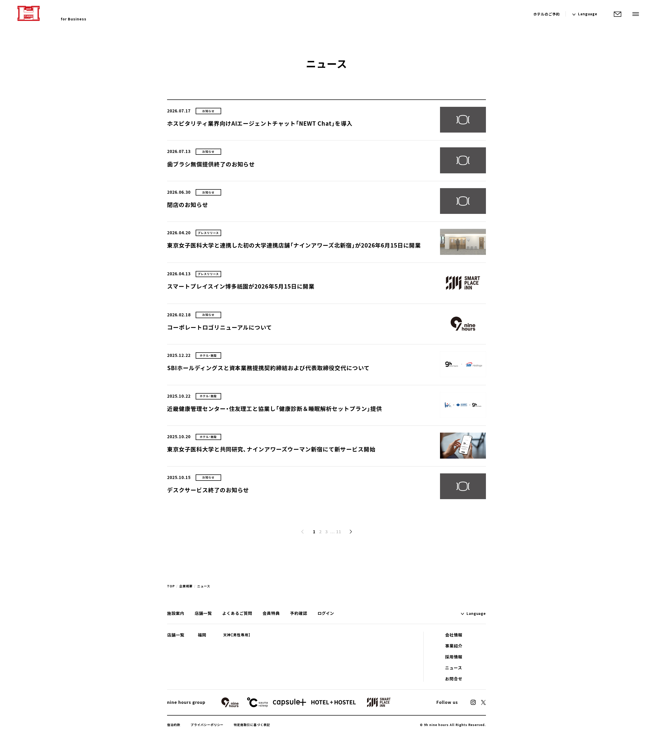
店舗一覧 (203, 613)
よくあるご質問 (237, 613)
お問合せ (453, 679)
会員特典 (271, 613)
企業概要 (186, 586)
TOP (171, 586)
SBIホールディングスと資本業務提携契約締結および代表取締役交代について (268, 368)
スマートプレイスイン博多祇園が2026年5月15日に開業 (241, 286)
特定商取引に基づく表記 (252, 724)
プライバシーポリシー (207, 724)
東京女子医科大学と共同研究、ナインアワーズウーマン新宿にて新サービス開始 (271, 449)
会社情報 (453, 635)
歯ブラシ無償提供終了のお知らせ (211, 164)
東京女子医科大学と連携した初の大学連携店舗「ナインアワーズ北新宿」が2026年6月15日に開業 (294, 245)
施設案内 (175, 613)
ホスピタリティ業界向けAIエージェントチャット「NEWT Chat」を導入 (260, 123)
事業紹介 (453, 646)
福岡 (202, 635)
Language (587, 13)
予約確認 (298, 613)
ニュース (453, 668)
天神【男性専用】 (237, 634)
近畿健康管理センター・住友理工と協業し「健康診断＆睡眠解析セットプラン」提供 (274, 408)
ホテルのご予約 (546, 14)
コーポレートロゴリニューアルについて (219, 327)
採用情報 (453, 657)
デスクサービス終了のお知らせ (208, 490)
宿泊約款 (173, 724)
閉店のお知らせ (187, 204)
